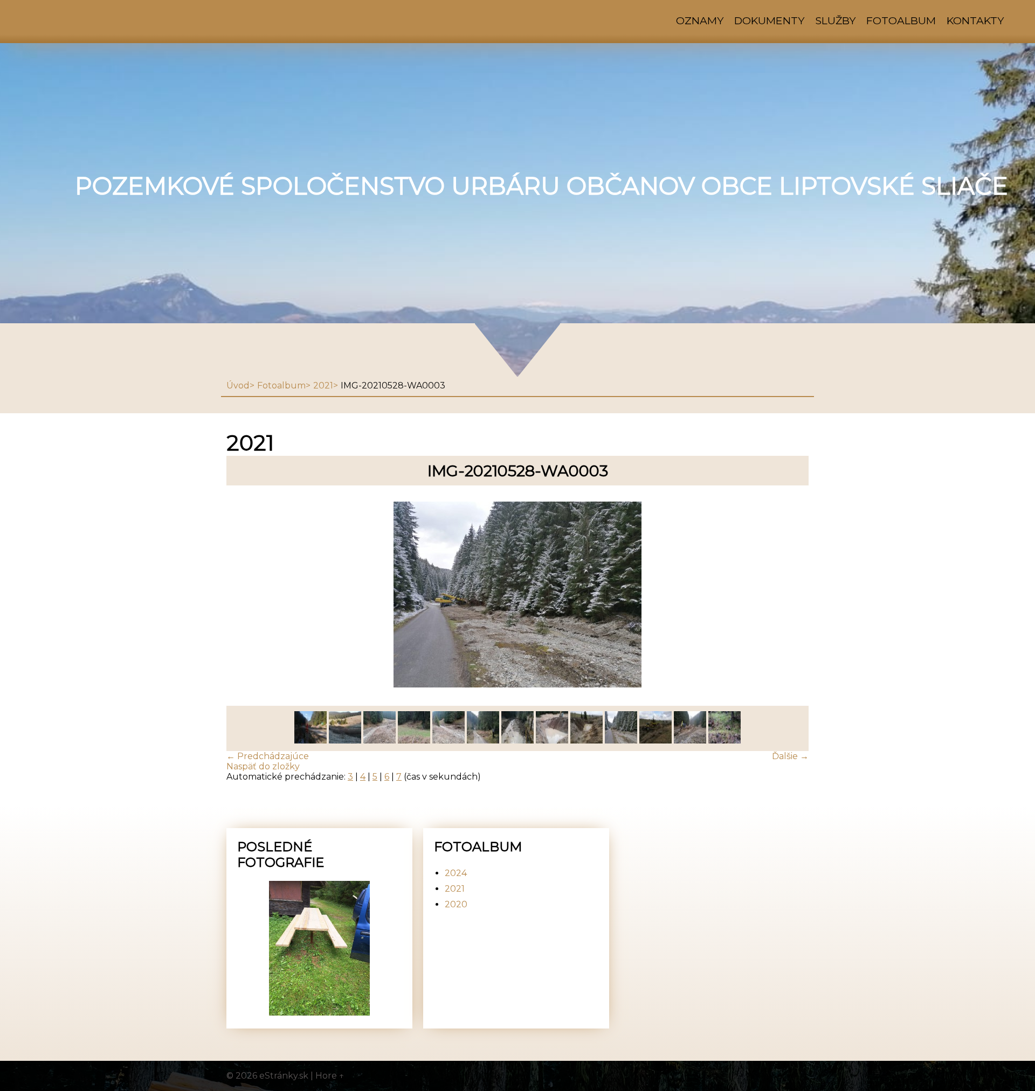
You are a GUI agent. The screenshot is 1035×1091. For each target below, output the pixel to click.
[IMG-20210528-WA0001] (690, 740)
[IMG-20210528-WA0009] (414, 740)
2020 (456, 904)
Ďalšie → (790, 756)
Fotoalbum (901, 20)
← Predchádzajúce (267, 756)
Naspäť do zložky (263, 766)
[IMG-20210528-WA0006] (517, 740)
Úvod (238, 385)
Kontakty (975, 20)
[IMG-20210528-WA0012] (310, 740)
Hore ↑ (329, 1076)
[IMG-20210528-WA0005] (552, 740)
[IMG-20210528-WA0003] (621, 740)
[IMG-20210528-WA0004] (586, 740)
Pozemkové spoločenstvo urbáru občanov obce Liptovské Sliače (541, 185)
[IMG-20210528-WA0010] (379, 740)
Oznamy (699, 20)
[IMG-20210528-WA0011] (345, 740)
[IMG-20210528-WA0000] (724, 740)
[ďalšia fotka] (791, 596)
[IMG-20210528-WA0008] (448, 740)
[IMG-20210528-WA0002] (655, 740)
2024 (456, 873)
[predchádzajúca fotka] (244, 596)
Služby (835, 20)
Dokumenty (769, 20)
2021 (323, 385)
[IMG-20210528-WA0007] (483, 740)
